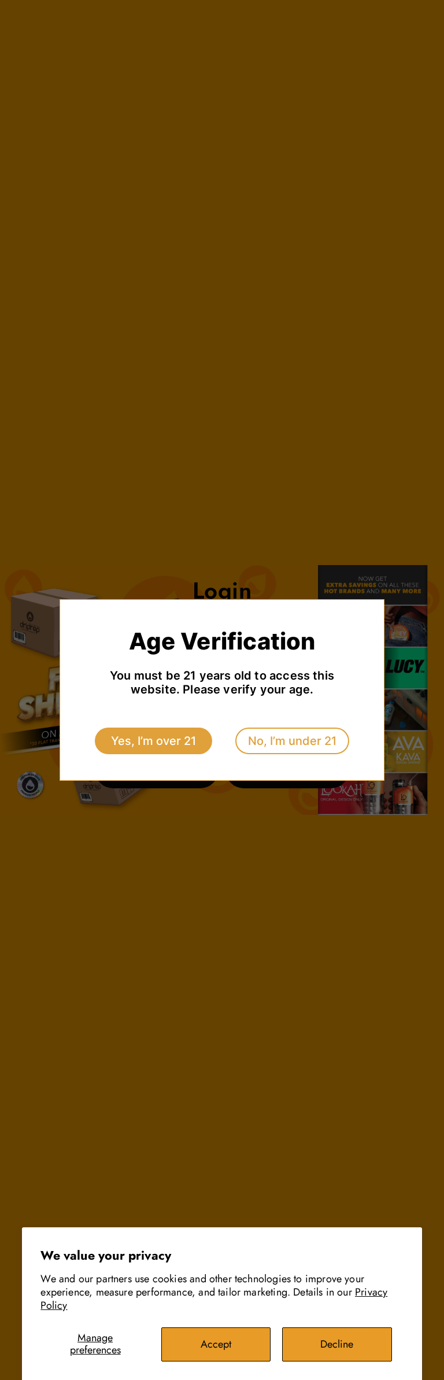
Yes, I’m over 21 (153, 741)
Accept (216, 1344)
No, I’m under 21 (292, 741)
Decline (336, 1344)
